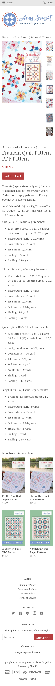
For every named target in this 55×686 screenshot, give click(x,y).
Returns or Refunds (27, 589)
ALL (14, 37)
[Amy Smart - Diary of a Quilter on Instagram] (34, 613)
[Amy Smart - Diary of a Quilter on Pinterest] (27, 613)
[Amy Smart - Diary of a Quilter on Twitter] (13, 613)
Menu (9, 2)
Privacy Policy (28, 593)
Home (5, 37)
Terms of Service (27, 597)
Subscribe (43, 638)
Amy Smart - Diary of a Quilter (37, 662)
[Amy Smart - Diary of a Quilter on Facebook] (20, 613)
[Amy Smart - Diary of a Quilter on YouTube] (41, 613)
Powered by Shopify (28, 666)
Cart (50, 2)
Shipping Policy (27, 584)
